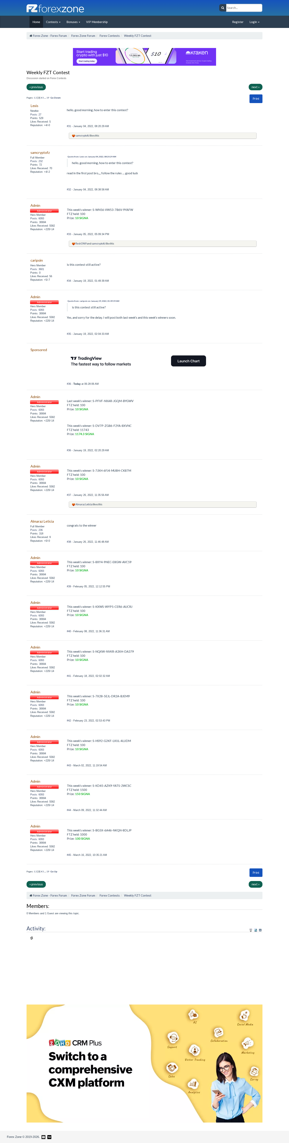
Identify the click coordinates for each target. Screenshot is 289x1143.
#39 (69, 586)
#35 (69, 333)
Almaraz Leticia (83, 504)
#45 (69, 854)
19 (47, 97)
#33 (69, 234)
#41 (69, 675)
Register (238, 22)
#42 (69, 720)
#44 (69, 810)
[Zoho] (144, 1063)
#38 (69, 541)
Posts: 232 (36, 161)
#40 (69, 631)
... (45, 97)
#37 (69, 495)
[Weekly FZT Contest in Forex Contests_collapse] (260, 930)
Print (256, 98)
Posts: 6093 (37, 218)
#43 (69, 765)
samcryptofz (82, 135)
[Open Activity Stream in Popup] (250, 929)
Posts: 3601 (37, 269)
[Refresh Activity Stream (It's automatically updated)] (255, 929)
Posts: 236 (36, 530)
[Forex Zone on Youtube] (42, 1136)
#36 (69, 383)
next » (256, 87)
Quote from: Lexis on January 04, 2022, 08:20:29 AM (91, 156)
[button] (255, 98)
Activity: (36, 928)
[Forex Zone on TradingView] (48, 1136)
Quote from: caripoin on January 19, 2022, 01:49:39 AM (93, 301)
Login (253, 22)
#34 (69, 280)
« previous (36, 87)
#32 (69, 189)
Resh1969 (81, 243)
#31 (69, 126)
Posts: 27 (35, 114)
